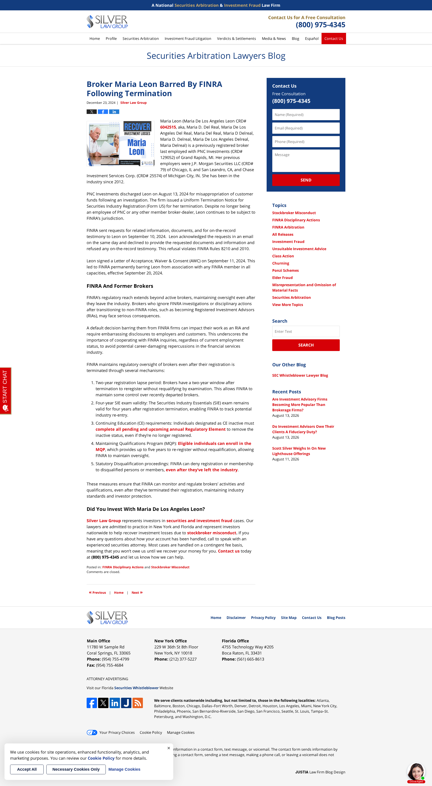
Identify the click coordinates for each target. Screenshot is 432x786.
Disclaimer (236, 617)
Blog (295, 38)
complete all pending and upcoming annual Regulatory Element (161, 429)
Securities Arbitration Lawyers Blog (107, 21)
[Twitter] (103, 703)
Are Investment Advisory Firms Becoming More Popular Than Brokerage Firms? (299, 404)
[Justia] (126, 703)
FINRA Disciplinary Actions (123, 567)
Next (137, 592)
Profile (111, 38)
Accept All (27, 769)
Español (312, 38)
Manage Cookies (181, 732)
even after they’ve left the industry (202, 469)
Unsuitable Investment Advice (299, 248)
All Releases (282, 234)
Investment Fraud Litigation (188, 38)
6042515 (168, 127)
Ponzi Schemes (285, 270)
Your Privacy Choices (117, 732)
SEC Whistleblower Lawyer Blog (300, 375)
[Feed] (138, 703)
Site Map (289, 617)
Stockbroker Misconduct (170, 567)
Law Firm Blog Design (320, 772)
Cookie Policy (151, 732)
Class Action (283, 256)
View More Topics (287, 304)
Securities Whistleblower (136, 687)
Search (306, 345)
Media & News (274, 38)
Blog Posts (336, 617)
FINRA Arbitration (288, 227)
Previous (97, 592)
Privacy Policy (263, 617)
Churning (280, 263)
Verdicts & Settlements (236, 38)
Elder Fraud (282, 277)
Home (95, 38)
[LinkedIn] (115, 703)
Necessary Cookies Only (76, 769)
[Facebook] (92, 703)
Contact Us (333, 38)
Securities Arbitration (141, 38)
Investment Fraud (288, 241)
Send (306, 180)
